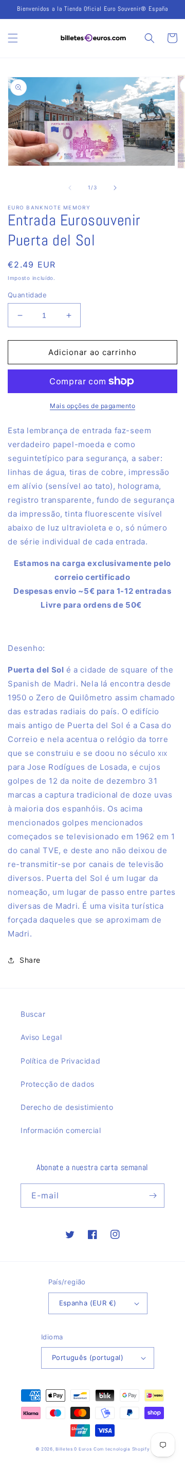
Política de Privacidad (60, 1060)
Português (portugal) (87, 1357)
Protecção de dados (58, 1084)
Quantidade (27, 295)
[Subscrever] (152, 1195)
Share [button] (30, 960)
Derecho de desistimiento (67, 1107)
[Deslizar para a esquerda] (70, 187)
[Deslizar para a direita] (115, 187)
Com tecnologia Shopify (122, 1449)
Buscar (33, 1014)
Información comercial (61, 1130)
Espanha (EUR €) (88, 1303)
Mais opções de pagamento (92, 406)
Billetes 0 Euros (73, 1449)
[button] (13, 38)
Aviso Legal (41, 1037)
